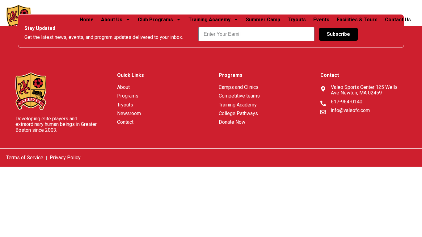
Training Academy (209, 20)
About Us (111, 20)
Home (87, 20)
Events (321, 20)
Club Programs (155, 20)
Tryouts (297, 20)
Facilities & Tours (357, 20)
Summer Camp (263, 20)
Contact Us (398, 20)
